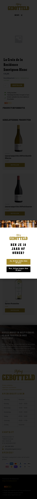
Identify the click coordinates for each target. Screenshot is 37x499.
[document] (18, 249)
